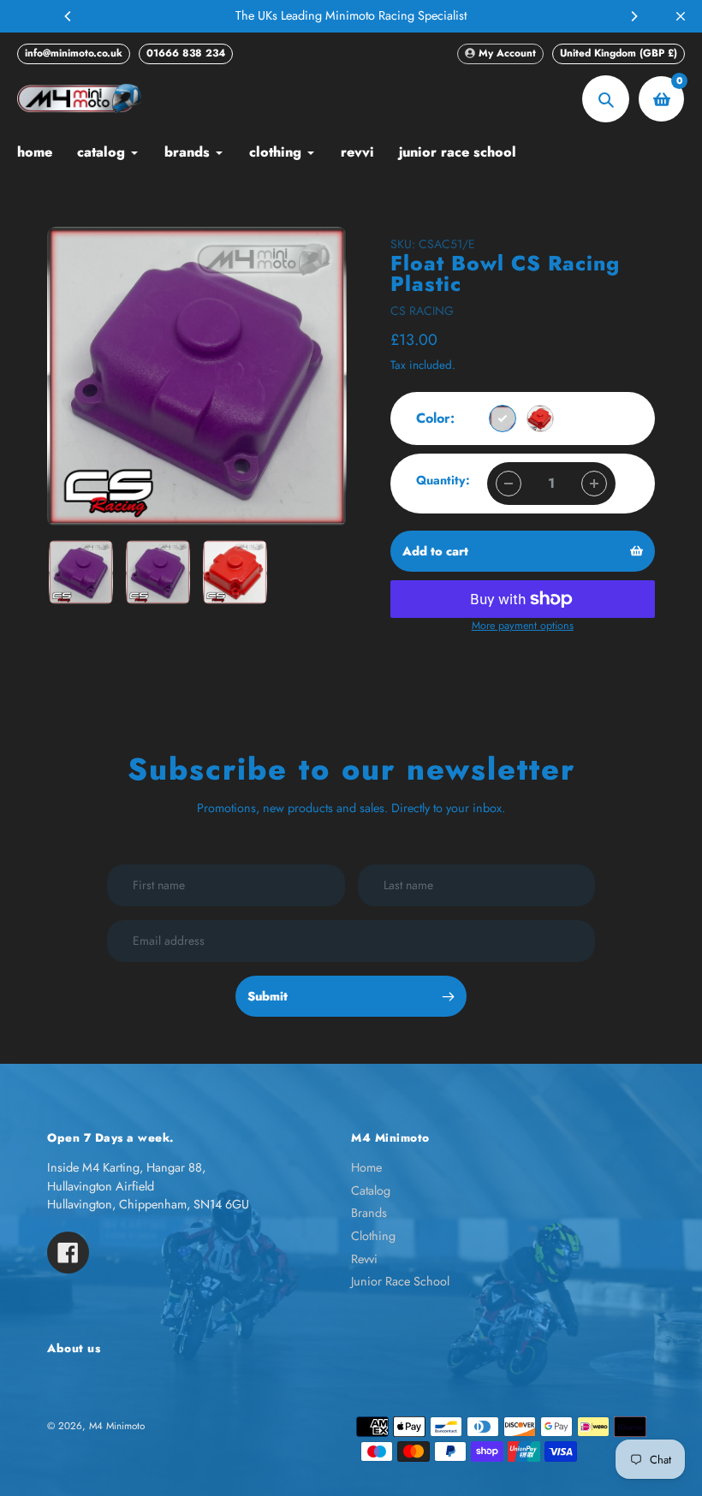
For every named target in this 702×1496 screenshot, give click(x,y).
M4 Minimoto (117, 1425)
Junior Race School (400, 1281)
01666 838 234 (185, 53)
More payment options (523, 625)
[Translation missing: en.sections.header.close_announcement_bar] (680, 16)
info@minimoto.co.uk (73, 53)
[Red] (540, 418)
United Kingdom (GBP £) (618, 53)
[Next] (633, 16)
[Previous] (68, 16)
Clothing (373, 1235)
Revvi (364, 1258)
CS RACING (422, 310)
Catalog (370, 1190)
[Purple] (502, 418)
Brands (369, 1212)
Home (366, 1167)
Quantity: (443, 480)
